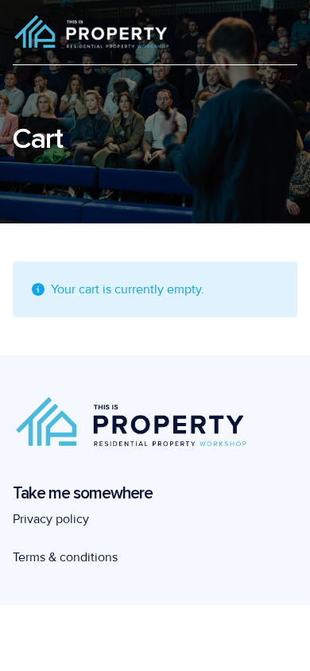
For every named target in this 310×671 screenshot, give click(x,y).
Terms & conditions (65, 557)
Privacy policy (51, 519)
